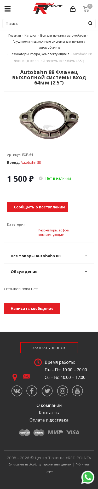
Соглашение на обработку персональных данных (39, 464)
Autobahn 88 (31, 162)
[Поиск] (90, 23)
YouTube (77, 390)
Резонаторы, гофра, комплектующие (54, 232)
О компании (49, 405)
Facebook (32, 390)
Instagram (62, 390)
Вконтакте (16, 390)
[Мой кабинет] (74, 8)
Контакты (49, 413)
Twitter (47, 390)
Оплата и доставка (49, 420)
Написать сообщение (32, 308)
